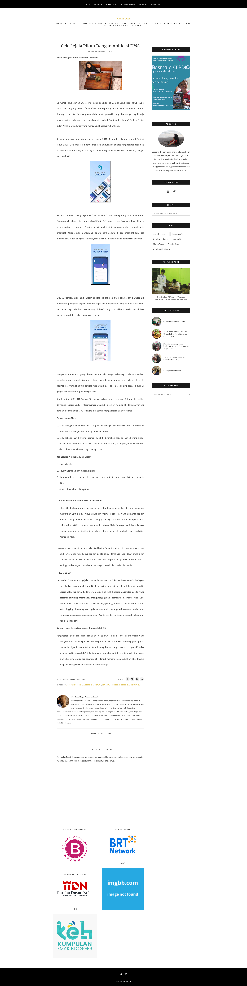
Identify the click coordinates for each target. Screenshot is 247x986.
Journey (165, 234)
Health (98, 685)
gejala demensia (86, 685)
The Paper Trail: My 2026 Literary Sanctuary (174, 358)
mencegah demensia (120, 685)
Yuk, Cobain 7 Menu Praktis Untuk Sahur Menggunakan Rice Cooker (175, 333)
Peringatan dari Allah (172, 370)
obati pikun (136, 685)
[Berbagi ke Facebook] (128, 679)
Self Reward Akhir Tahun (174, 322)
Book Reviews (173, 244)
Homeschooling (177, 234)
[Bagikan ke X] (132, 679)
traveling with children (161, 249)
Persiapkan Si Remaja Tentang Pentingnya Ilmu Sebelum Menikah (171, 298)
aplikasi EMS (72, 685)
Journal (106, 685)
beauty (166, 239)
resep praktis (177, 239)
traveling (156, 239)
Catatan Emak (123, 18)
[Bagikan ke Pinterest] (137, 679)
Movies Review (159, 244)
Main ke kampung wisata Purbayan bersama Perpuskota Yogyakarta (176, 346)
